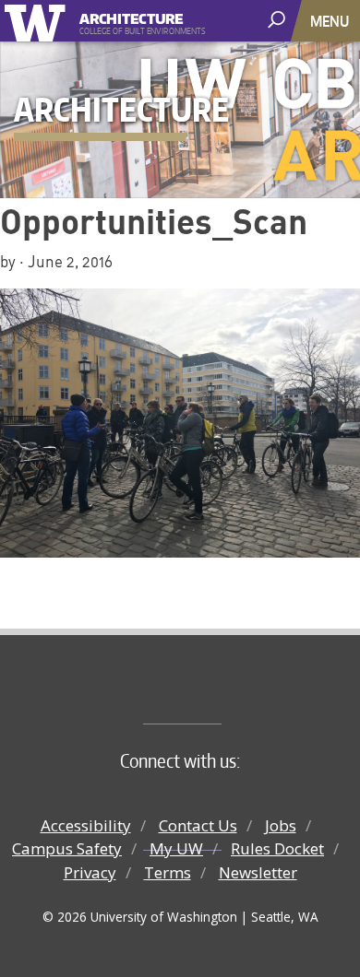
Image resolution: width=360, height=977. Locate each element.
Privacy (90, 872)
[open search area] (278, 20)
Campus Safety (67, 848)
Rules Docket (277, 848)
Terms (167, 872)
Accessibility (86, 825)
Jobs (280, 825)
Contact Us (198, 825)
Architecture (131, 16)
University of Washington (38, 20)
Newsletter (258, 872)
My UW (176, 848)
